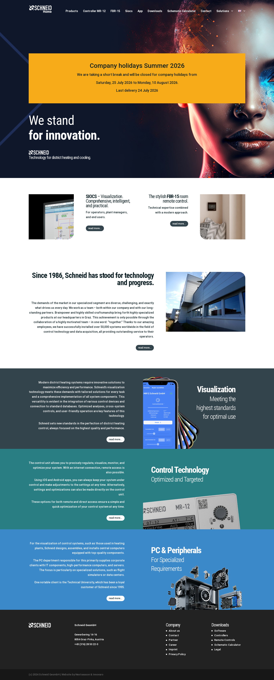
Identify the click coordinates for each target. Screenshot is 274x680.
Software (220, 630)
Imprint (173, 649)
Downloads (155, 11)
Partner (173, 639)
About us (174, 630)
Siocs (129, 11)
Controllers (221, 635)
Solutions (222, 11)
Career (173, 644)
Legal (217, 649)
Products (72, 11)
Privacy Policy (177, 654)
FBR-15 (115, 11)
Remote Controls (224, 639)
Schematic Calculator (181, 11)
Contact (206, 11)
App (140, 11)
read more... (94, 228)
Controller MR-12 (94, 11)
